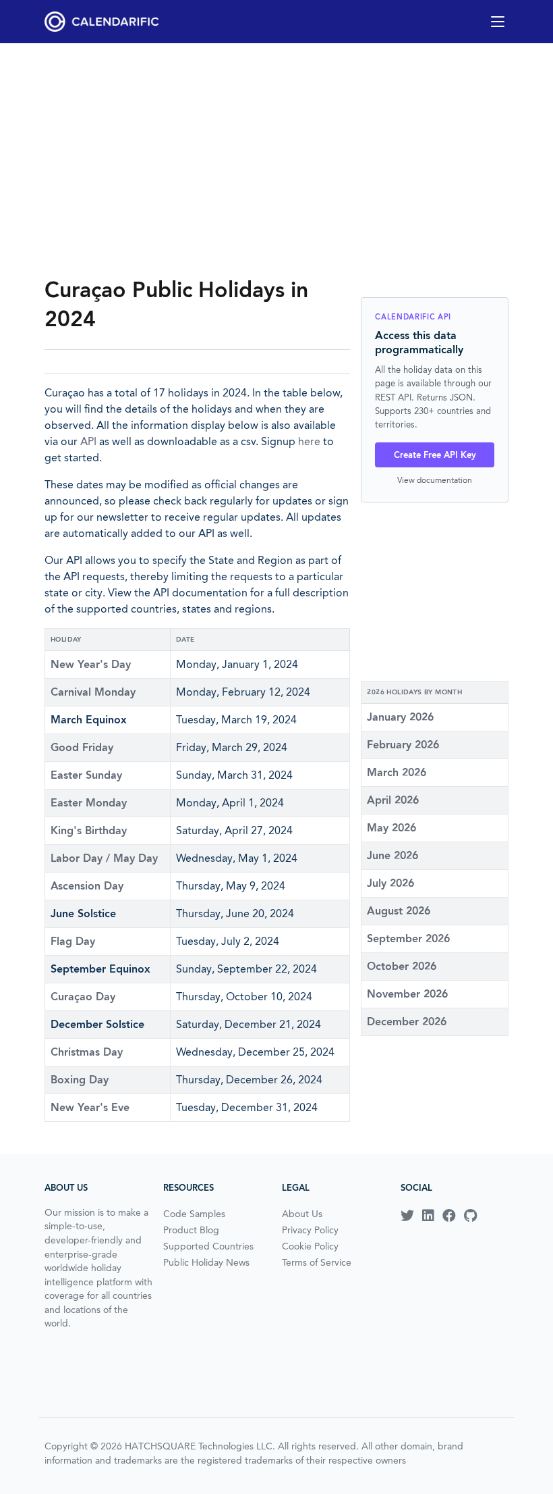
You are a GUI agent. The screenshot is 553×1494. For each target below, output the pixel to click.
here (309, 441)
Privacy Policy (310, 1230)
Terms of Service (316, 1262)
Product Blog (191, 1230)
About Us (302, 1213)
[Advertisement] (276, 159)
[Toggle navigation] (497, 21)
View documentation (434, 480)
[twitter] (407, 1216)
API (88, 441)
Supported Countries (208, 1246)
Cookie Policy (310, 1246)
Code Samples (194, 1213)
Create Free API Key (435, 455)
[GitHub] (470, 1216)
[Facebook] (449, 1216)
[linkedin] (428, 1216)
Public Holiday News (206, 1262)
